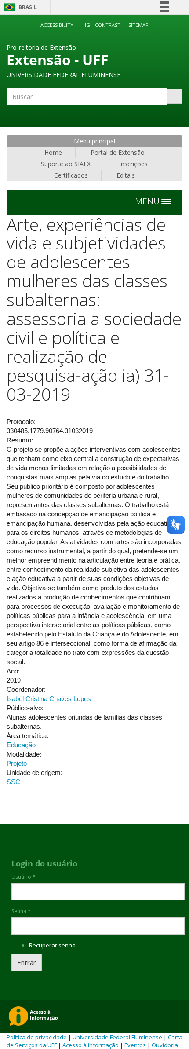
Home (53, 152)
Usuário (23, 877)
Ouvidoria (165, 1045)
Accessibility (56, 25)
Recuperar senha (52, 945)
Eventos (135, 1045)
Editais (125, 175)
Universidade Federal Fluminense (117, 1037)
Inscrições (133, 164)
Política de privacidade (37, 1037)
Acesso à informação (90, 1045)
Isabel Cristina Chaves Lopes (49, 698)
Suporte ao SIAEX (66, 164)
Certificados (71, 175)
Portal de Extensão (118, 152)
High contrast (100, 25)
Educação (21, 745)
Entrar (26, 962)
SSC (13, 782)
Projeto (17, 763)
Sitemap (138, 25)
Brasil (18, 7)
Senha (21, 911)
